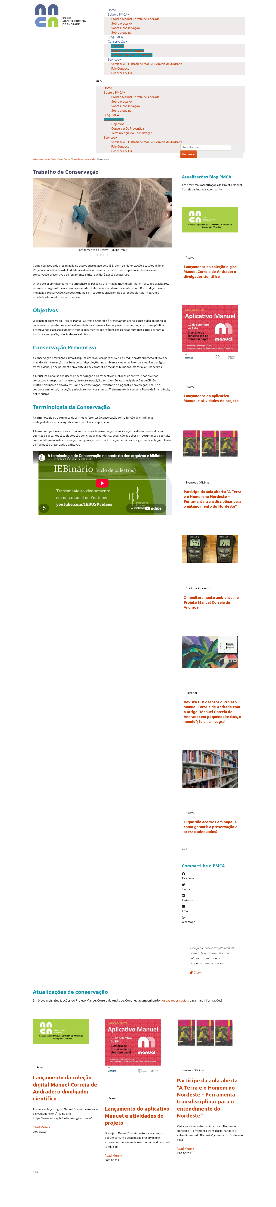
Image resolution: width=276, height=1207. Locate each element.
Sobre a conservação (125, 28)
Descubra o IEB (121, 73)
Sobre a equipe (121, 32)
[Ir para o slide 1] (97, 255)
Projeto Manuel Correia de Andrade (135, 19)
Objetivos (117, 46)
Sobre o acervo (121, 23)
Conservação (117, 41)
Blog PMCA (115, 37)
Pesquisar (188, 154)
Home (112, 10)
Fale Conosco (120, 68)
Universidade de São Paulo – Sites (47, 159)
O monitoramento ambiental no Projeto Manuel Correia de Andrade (211, 602)
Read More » (41, 1127)
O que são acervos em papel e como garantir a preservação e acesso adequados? (211, 827)
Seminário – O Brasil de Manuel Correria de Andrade (146, 64)
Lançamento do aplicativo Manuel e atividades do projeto (137, 1116)
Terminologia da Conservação (131, 55)
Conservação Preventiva (127, 50)
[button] (170, 80)
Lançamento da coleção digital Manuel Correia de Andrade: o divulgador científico (211, 272)
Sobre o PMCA (117, 14)
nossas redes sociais (175, 1000)
